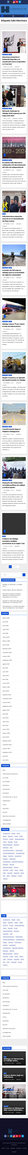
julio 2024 (5, 714)
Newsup (22, 1142)
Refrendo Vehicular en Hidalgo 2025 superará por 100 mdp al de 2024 (13, 113)
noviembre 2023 (7, 744)
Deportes (10, 842)
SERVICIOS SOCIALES (9, 816)
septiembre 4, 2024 (8, 434)
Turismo (20, 876)
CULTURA (5, 778)
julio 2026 (5, 622)
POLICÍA (5, 812)
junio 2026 (5, 625)
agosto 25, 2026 (9, 1063)
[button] (23, 16)
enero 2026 (6, 645)
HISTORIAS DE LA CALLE (10, 797)
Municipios (5, 864)
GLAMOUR (6, 793)
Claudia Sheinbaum (19, 839)
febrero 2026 (6, 641)
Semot (22, 873)
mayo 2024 (6, 721)
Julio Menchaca (7, 861)
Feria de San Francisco (8, 850)
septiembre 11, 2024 (8, 223)
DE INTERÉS (6, 781)
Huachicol (10, 856)
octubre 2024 (6, 702)
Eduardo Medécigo (7, 844)
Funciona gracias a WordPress (10, 1142)
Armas (18, 833)
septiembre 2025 (7, 660)
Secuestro (9, 873)
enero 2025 (6, 691)
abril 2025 (5, 679)
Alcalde (13, 833)
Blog (4, 770)
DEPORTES (6, 785)
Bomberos (10, 836)
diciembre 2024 (7, 694)
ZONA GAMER (7, 824)
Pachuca (16, 867)
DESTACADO (5, 54)
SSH (4, 876)
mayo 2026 (6, 629)
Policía (16, 870)
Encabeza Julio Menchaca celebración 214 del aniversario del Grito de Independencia (14, 165)
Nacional (12, 864)
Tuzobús (5, 878)
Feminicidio (5, 847)
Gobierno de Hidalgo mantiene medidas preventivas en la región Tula (13, 541)
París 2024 (5, 870)
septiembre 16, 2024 (8, 170)
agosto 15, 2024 (8, 546)
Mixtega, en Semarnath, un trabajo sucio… (14, 1060)
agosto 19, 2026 (8, 66)
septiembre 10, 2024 (8, 277)
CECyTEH (5, 839)
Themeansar (14, 1144)
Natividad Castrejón (7, 867)
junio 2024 (5, 718)
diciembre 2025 (7, 648)
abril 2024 (5, 725)
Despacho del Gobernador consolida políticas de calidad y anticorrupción (13, 485)
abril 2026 (5, 633)
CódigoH (17, 66)
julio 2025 (5, 668)
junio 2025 (5, 671)
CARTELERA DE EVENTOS (10, 774)
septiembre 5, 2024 (8, 382)
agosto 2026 (6, 618)
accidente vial (6, 833)
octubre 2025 (6, 656)
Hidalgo (5, 856)
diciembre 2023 (7, 741)
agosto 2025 (6, 664)
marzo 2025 (6, 683)
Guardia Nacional (20, 853)
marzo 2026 (6, 637)
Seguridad (16, 873)
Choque (11, 839)
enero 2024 (6, 737)
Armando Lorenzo (18, 118)
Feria (11, 847)
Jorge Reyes (12, 859)
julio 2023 (5, 756)
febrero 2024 (6, 733)
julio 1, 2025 (7, 118)
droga (15, 842)
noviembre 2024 (7, 698)
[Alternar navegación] (13, 16)
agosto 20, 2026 (9, 1079)
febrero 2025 (6, 687)
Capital (16, 836)
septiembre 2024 (7, 706)
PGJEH (11, 870)
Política (21, 870)
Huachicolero (18, 856)
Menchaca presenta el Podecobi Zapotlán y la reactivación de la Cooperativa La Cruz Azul (12, 595)
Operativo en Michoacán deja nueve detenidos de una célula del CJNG (14, 1110)
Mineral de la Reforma (17, 861)
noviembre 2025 (7, 652)
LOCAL (10, 54)
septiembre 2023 (7, 752)
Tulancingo (13, 876)
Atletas (4, 836)
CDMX (21, 836)
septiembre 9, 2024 (8, 329)
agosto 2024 (6, 710)
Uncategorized (7, 820)
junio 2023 (5, 760)
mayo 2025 (6, 675)
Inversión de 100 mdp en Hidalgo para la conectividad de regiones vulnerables (13, 272)
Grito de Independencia (8, 853)
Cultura (4, 842)
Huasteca (5, 859)
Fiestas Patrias (19, 850)
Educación (16, 844)
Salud (4, 873)
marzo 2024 (6, 729)
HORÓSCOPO (6, 801)
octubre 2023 (6, 748)
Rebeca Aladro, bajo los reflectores (12, 590)
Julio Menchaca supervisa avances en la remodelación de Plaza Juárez (13, 218)
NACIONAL (6, 808)
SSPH (8, 876)
